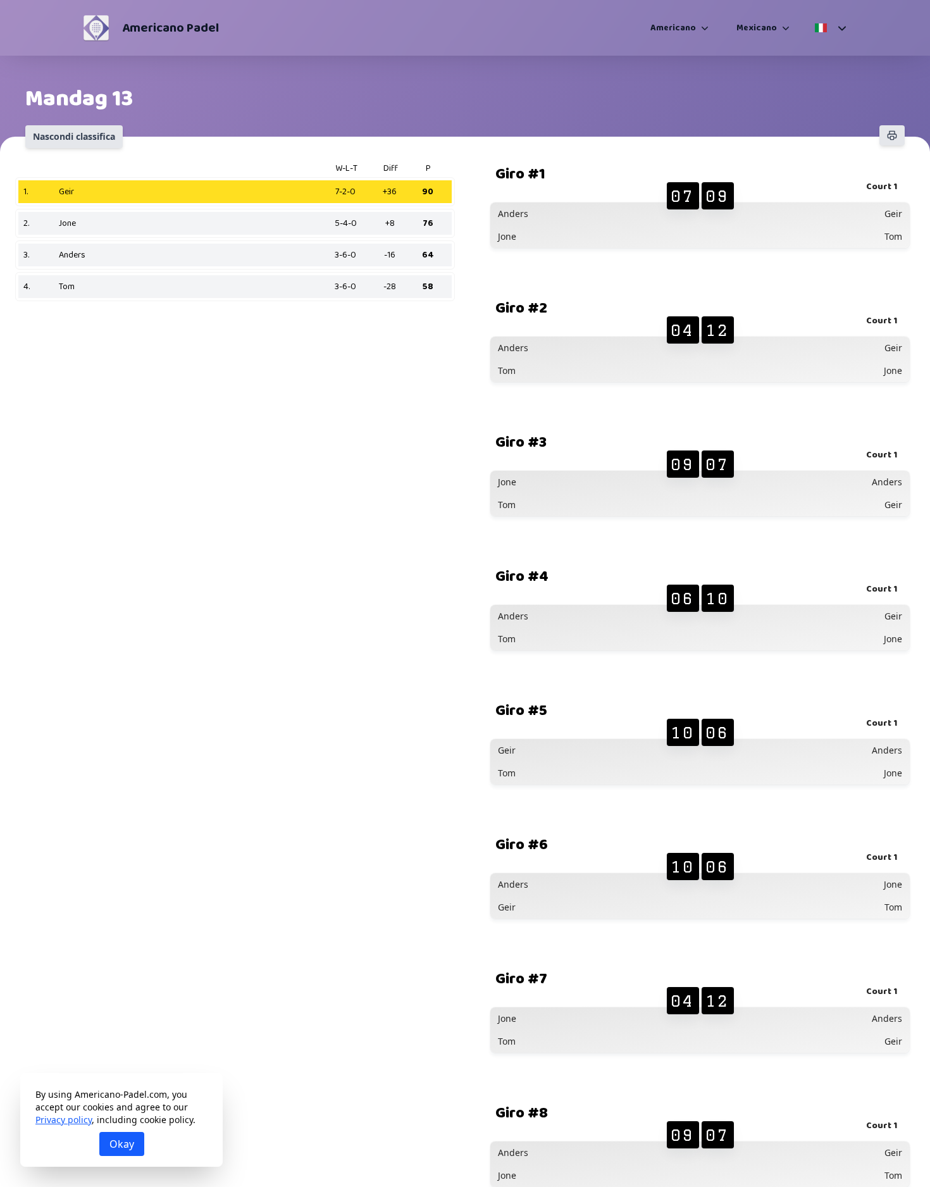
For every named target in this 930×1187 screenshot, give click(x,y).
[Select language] (830, 27)
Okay (121, 1144)
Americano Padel (170, 28)
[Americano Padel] (96, 28)
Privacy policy (63, 1120)
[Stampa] (892, 135)
